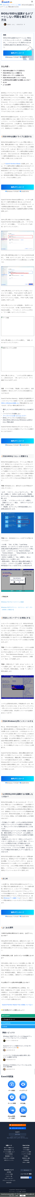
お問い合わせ (24, 1191)
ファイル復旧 (26, 1149)
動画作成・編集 (26, 1158)
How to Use (6, 4)
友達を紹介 (9, 1182)
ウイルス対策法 (9, 1154)
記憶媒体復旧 (26, 1147)
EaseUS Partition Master (13, 163)
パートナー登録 (9, 1174)
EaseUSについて (9, 1170)
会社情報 (9, 1172)
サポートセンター (9, 1178)
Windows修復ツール (9, 1149)
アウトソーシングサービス (9, 1180)
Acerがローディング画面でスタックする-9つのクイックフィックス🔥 (17, 1046)
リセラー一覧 (9, 1176)
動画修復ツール (9, 1156)
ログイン (23, 1136)
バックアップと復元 (26, 1154)
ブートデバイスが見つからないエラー (14, 416)
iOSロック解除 (26, 1162)
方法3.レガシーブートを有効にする (13, 75)
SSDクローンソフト (9, 1160)
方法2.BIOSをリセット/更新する (12, 73)
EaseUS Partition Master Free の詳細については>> (17, 1005)
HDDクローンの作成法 (9, 1158)
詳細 (17, 1195)
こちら (26, 1137)
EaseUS (6, 2)
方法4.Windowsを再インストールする (14, 77)
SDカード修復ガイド (9, 1147)
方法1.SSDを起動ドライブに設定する (14, 70)
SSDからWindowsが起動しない (10, 403)
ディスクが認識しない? (8, 1151)
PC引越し (26, 1156)
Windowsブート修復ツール (12, 898)
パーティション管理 (15, 4)
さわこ (13, 24)
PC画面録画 (26, 1160)
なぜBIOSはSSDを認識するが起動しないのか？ (17, 80)
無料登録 (17, 1134)
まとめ (5, 82)
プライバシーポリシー (12, 1191)
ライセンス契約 (19, 1191)
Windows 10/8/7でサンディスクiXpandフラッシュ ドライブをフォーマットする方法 (17, 1037)
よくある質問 (7, 84)
